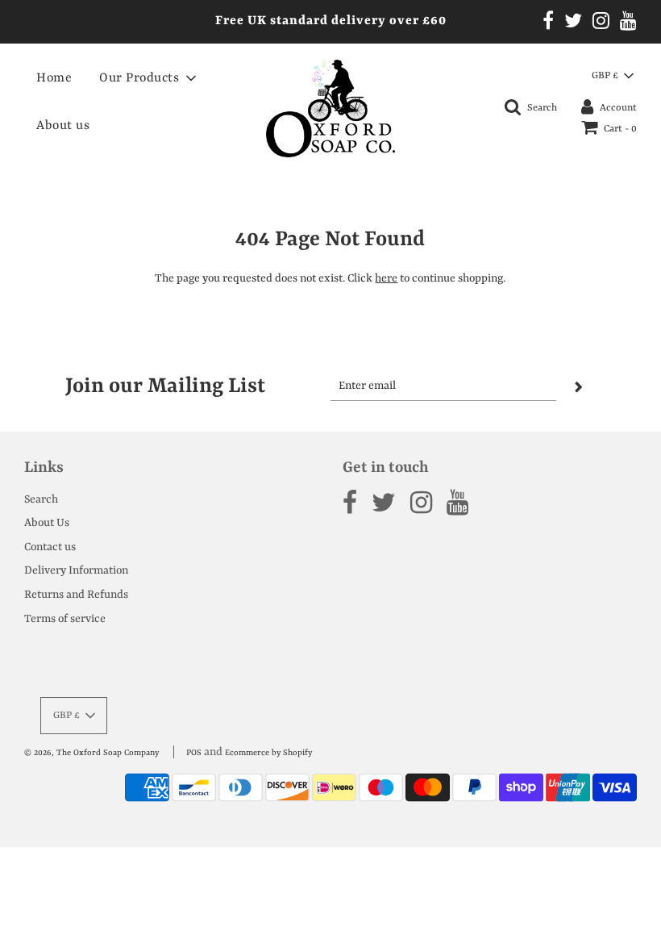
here (386, 278)
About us (62, 126)
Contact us (50, 547)
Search (41, 499)
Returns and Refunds (76, 594)
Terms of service (65, 618)
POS (194, 753)
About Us (46, 522)
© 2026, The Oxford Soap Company (91, 753)
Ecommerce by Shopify (268, 753)
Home (54, 78)
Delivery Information (76, 570)
